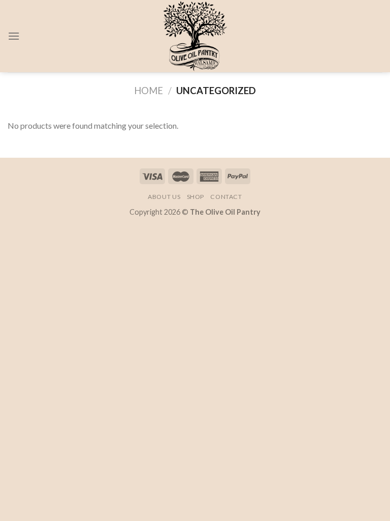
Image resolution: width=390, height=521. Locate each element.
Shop (195, 196)
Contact (226, 196)
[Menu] (14, 35)
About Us (164, 196)
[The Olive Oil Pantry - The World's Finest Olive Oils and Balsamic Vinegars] (195, 36)
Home (148, 90)
